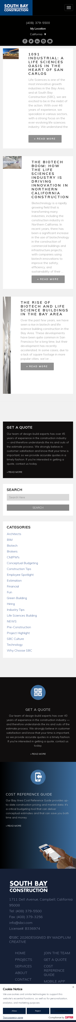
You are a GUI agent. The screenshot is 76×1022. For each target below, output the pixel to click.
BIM (9, 540)
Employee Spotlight (20, 575)
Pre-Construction (19, 627)
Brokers (12, 551)
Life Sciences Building (22, 615)
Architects (14, 534)
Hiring (11, 604)
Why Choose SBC (19, 650)
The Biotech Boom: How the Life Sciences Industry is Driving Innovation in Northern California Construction (50, 179)
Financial (13, 586)
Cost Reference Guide (29, 794)
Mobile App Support (54, 983)
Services (23, 966)
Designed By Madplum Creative (40, 939)
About (21, 973)
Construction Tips (19, 569)
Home (20, 953)
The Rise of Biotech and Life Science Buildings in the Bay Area (45, 308)
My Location (38, 28)
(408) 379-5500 (38, 23)
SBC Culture (15, 639)
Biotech (12, 545)
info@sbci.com (20, 922)
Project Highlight (18, 633)
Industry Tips (16, 610)
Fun (9, 592)
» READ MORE (45, 138)
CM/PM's (13, 557)
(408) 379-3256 (30, 917)
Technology (15, 644)
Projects (23, 959)
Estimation (14, 580)
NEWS (12, 621)
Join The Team (57, 953)
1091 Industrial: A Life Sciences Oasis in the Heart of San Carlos (46, 64)
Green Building (17, 598)
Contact (23, 979)
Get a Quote (20, 427)
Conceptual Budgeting (22, 563)
